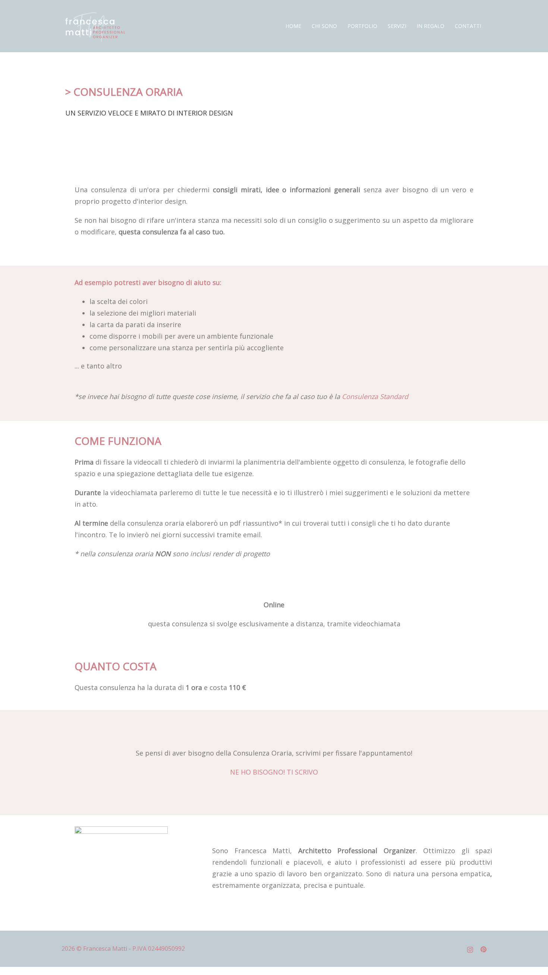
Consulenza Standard (375, 396)
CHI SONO (324, 25)
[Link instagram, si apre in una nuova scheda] (470, 948)
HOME (293, 25)
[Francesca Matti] (95, 25)
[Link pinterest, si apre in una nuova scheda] (483, 948)
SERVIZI (397, 25)
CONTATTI (468, 25)
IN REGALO (430, 25)
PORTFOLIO (362, 25)
